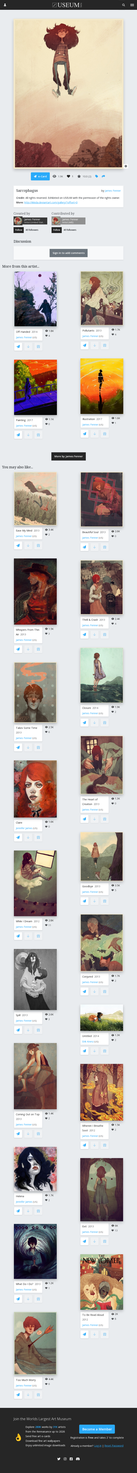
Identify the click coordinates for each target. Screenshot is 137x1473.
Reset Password (113, 1445)
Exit (84, 1226)
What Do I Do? (24, 1284)
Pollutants (88, 330)
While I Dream (24, 921)
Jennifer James (24, 828)
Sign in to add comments (69, 253)
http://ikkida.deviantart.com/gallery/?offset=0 (50, 202)
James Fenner (113, 190)
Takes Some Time (26, 728)
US (34, 337)
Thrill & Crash (90, 619)
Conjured (87, 976)
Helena (20, 1196)
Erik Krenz (88, 1041)
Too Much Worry (26, 1380)
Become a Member (97, 1429)
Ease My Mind (24, 530)
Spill (18, 1015)
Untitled (87, 1036)
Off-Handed (23, 331)
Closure (86, 708)
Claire (19, 822)
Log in (98, 1445)
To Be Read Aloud (93, 1315)
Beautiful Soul (90, 532)
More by (68, 456)
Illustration (88, 419)
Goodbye (87, 886)
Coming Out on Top (28, 1114)
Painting (21, 420)
